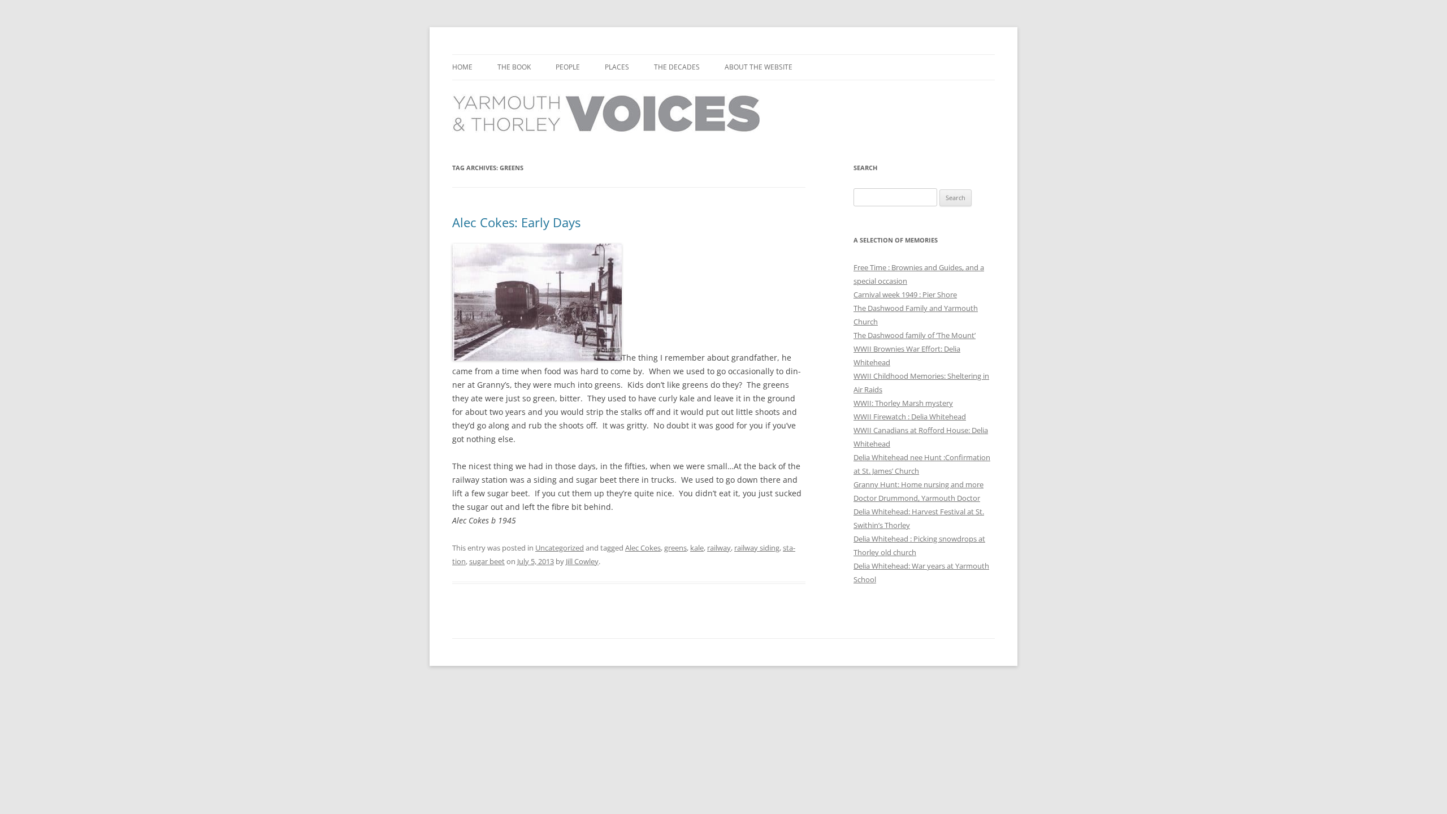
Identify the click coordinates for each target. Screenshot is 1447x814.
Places (617, 67)
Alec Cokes (643, 548)
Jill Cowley (582, 561)
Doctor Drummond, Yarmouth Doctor (917, 498)
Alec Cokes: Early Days (516, 222)
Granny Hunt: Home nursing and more (919, 484)
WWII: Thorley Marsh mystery (903, 403)
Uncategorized (559, 548)
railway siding (756, 548)
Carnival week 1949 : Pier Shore (905, 294)
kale (697, 548)
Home (462, 67)
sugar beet (487, 561)
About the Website (758, 67)
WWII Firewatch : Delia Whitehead (910, 417)
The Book (514, 67)
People (568, 67)
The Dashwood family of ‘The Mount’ (915, 335)
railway (719, 548)
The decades (677, 67)
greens (675, 548)
